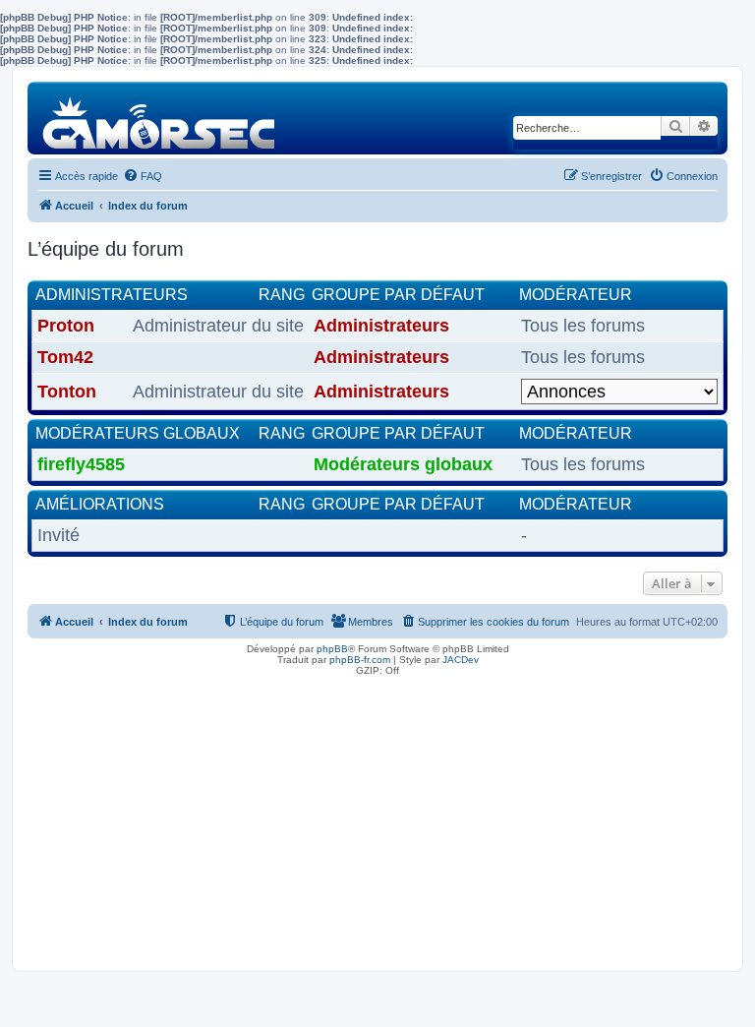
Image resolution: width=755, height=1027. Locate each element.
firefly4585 (81, 464)
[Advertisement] (377, 818)
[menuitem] (142, 176)
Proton (65, 325)
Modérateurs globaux (137, 433)
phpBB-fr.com (359, 659)
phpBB (332, 648)
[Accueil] (159, 118)
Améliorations (99, 504)
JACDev (460, 659)
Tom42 (65, 357)
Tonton (66, 391)
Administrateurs (111, 294)
